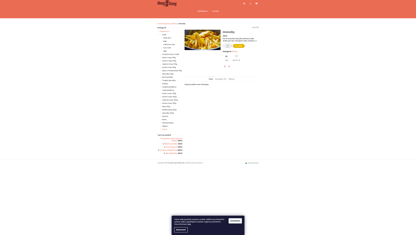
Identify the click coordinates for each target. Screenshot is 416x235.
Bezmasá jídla (167, 77)
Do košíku (238, 46)
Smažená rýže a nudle (170, 54)
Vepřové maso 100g (169, 64)
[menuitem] (203, 11)
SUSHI (164, 35)
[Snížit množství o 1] (224, 46)
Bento (164, 119)
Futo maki (167, 48)
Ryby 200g (166, 106)
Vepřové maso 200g (170, 100)
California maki (169, 44)
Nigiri (165, 51)
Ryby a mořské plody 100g (172, 71)
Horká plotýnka (167, 123)
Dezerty (165, 116)
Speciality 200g (168, 113)
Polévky (165, 84)
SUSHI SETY (167, 38)
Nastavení (181, 229)
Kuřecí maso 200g (169, 93)
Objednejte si (164, 31)
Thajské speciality (169, 80)
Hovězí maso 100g (169, 67)
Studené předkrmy (169, 87)
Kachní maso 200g (169, 97)
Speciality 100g (167, 74)
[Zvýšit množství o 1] (231, 46)
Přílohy (164, 129)
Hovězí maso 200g (169, 103)
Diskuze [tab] (231, 79)
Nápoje (164, 126)
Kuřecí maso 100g (169, 57)
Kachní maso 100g (169, 61)
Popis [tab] (211, 79)
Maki (165, 41)
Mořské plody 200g (169, 110)
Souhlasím (235, 221)
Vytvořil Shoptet (253, 163)
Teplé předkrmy (168, 90)
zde (189, 224)
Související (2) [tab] (220, 79)
